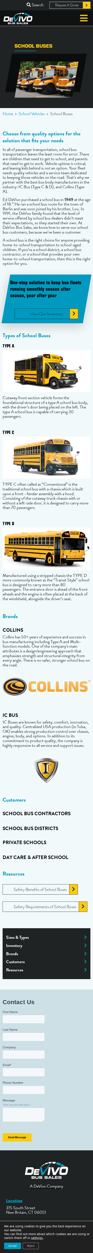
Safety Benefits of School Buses (40, 889)
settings (37, 1238)
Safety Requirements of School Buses (45, 907)
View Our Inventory (46, 314)
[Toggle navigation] (83, 18)
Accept (12, 1246)
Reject (30, 1246)
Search (37, 5)
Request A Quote (67, 5)
